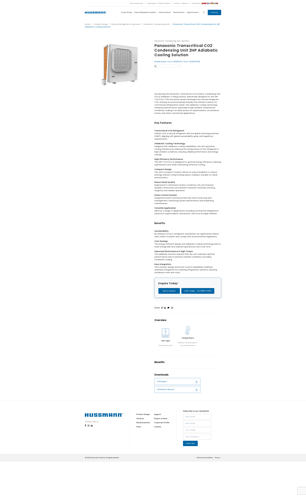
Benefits (159, 362)
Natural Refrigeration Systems (145, 12)
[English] (207, 3)
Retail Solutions (179, 12)
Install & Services (165, 12)
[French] (210, 3)
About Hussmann (136, 3)
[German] (212, 3)
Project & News (160, 418)
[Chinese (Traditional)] (205, 3)
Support (185, 3)
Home (87, 24)
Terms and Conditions (205, 458)
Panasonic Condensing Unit (157, 24)
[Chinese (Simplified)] (202, 3)
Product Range (126, 12)
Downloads (161, 374)
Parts (138, 426)
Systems (185, 41)
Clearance (196, 3)
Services (140, 418)
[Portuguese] (217, 3)
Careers (177, 3)
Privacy (217, 458)
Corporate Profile (161, 422)
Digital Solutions (193, 12)
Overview (160, 320)
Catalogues (151, 3)
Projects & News (164, 3)
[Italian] (214, 3)
